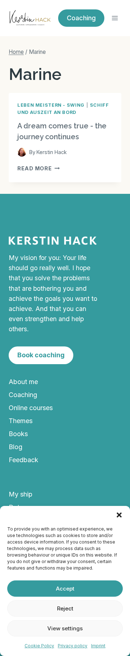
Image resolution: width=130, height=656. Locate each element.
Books (18, 434)
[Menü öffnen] (114, 18)
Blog (15, 447)
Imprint (98, 645)
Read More (38, 168)
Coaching (23, 395)
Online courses (31, 408)
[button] (119, 515)
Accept (65, 588)
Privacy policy (72, 645)
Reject (65, 608)
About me (23, 381)
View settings (65, 628)
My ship (20, 494)
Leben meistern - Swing (50, 105)
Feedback (23, 460)
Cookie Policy (39, 645)
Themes (20, 421)
